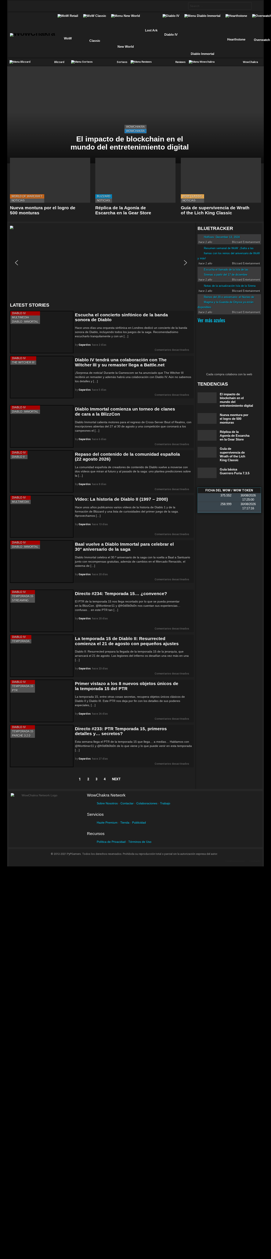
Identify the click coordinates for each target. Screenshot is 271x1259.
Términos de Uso (139, 841)
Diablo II (18, 456)
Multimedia (20, 317)
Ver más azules (211, 320)
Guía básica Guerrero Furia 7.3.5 (234, 471)
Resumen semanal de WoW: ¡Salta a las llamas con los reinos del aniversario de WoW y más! (229, 253)
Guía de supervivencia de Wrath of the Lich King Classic (215, 210)
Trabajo (165, 803)
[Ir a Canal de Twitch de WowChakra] (33, 6)
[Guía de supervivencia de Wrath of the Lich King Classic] (221, 180)
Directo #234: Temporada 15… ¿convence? (121, 593)
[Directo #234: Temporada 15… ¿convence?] (41, 611)
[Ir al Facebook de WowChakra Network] (17, 6)
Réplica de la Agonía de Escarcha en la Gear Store (123, 210)
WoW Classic (192, 196)
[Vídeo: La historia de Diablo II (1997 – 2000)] (41, 516)
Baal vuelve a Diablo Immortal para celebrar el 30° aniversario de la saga (124, 547)
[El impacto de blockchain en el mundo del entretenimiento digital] (135, 114)
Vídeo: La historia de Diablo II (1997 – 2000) (121, 499)
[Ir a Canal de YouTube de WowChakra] (42, 6)
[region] (102, 263)
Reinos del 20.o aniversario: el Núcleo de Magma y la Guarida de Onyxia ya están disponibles (226, 302)
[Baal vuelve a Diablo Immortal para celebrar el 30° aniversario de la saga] (41, 561)
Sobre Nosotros (107, 803)
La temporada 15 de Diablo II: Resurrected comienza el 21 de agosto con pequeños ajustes (127, 641)
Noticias (18, 200)
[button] (101, 263)
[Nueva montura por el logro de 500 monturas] (50, 180)
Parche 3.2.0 (21, 735)
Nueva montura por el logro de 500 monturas (234, 418)
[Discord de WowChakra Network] (50, 6)
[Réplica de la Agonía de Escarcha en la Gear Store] (135, 180)
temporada (21, 641)
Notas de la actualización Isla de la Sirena (230, 285)
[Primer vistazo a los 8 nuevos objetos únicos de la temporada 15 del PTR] (41, 701)
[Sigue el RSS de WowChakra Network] (58, 6)
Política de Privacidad (111, 841)
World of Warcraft (27, 196)
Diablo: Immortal (25, 321)
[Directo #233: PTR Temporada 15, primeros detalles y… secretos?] (41, 746)
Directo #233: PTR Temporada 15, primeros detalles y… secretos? (121, 731)
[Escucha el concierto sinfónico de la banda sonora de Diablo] (41, 332)
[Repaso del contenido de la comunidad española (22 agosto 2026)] (41, 471)
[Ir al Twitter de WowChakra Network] (25, 6)
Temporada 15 (22, 596)
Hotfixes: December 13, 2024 (222, 237)
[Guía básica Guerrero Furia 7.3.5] (207, 473)
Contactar (127, 803)
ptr (15, 690)
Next (116, 779)
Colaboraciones (146, 803)
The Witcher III (23, 362)
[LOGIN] (256, 6)
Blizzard (103, 196)
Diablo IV (19, 313)
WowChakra (135, 126)
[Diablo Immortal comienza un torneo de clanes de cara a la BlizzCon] (41, 426)
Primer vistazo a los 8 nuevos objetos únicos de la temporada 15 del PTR (126, 686)
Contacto (255, 861)
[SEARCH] (181, 6)
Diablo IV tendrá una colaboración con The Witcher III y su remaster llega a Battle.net (121, 362)
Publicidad (139, 822)
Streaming (20, 600)
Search (247, 6)
